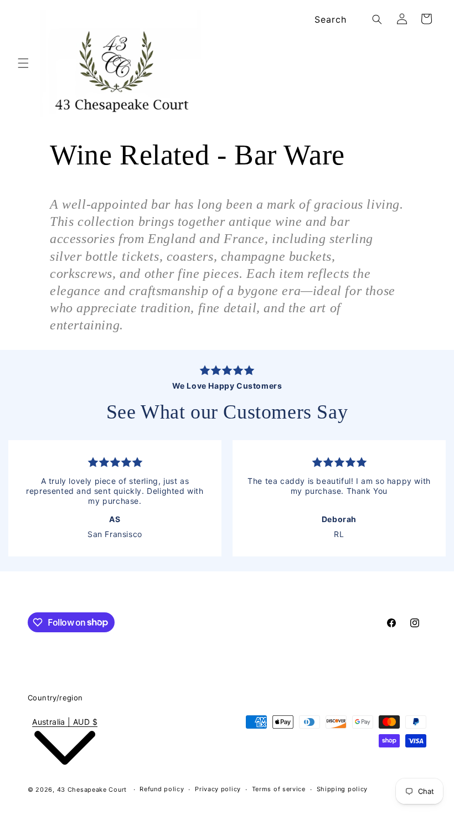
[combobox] (346, 19)
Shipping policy (342, 789)
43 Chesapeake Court (92, 789)
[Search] (377, 19)
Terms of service (279, 789)
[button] (23, 63)
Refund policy (162, 789)
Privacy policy (218, 789)
